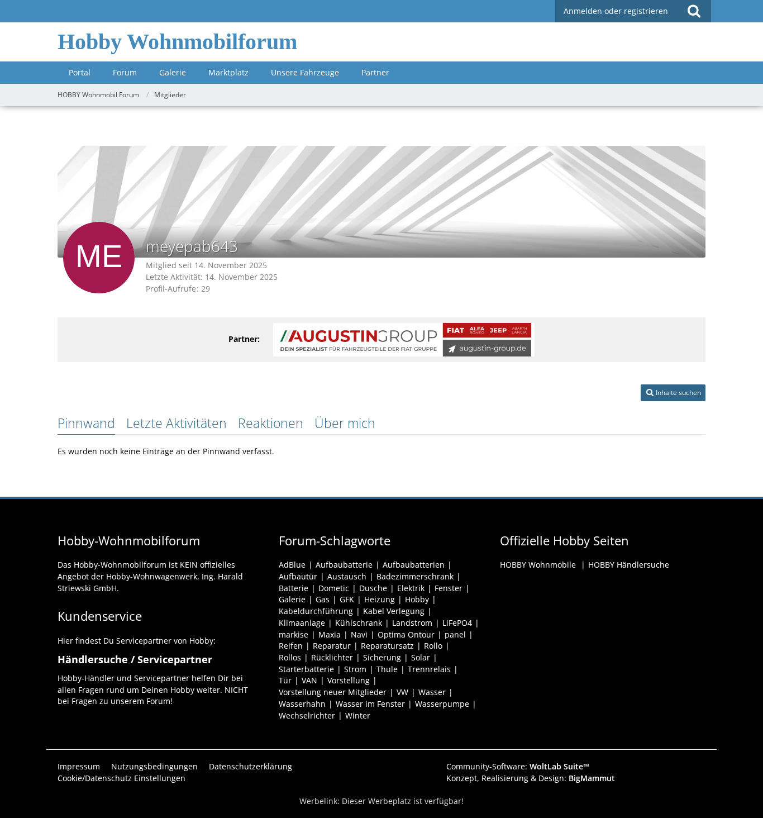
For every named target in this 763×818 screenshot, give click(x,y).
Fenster (448, 588)
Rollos (290, 657)
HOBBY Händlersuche (628, 564)
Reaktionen (270, 423)
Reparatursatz (387, 645)
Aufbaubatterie (344, 564)
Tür (285, 680)
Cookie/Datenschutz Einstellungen (121, 778)
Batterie (293, 588)
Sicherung (382, 657)
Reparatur (332, 645)
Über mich (344, 423)
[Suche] (693, 11)
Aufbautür (298, 576)
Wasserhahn (302, 703)
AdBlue (292, 564)
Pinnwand (86, 423)
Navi (359, 634)
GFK (347, 599)
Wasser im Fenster (370, 703)
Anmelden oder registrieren (616, 11)
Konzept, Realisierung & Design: (530, 778)
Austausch (346, 576)
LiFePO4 (457, 622)
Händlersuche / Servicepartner (135, 659)
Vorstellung (348, 680)
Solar (420, 657)
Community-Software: (517, 766)
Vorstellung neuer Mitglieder (333, 692)
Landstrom (412, 622)
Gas (323, 599)
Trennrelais (429, 669)
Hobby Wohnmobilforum (177, 41)
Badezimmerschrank (415, 576)
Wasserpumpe (442, 703)
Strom (355, 669)
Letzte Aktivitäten (176, 423)
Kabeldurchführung (316, 611)
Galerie (292, 599)
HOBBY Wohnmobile (538, 564)
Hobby (417, 599)
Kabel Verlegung (394, 611)
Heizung (379, 599)
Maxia (329, 634)
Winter (357, 715)
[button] (673, 392)
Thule (387, 669)
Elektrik (411, 588)
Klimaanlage (302, 622)
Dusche (373, 588)
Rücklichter (332, 657)
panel (455, 634)
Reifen (291, 645)
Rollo (433, 645)
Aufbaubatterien (414, 564)
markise (293, 634)
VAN (309, 680)
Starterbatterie (306, 669)
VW (402, 692)
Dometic (333, 588)
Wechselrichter (307, 715)
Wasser (432, 692)
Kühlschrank (358, 622)
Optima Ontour (406, 634)
